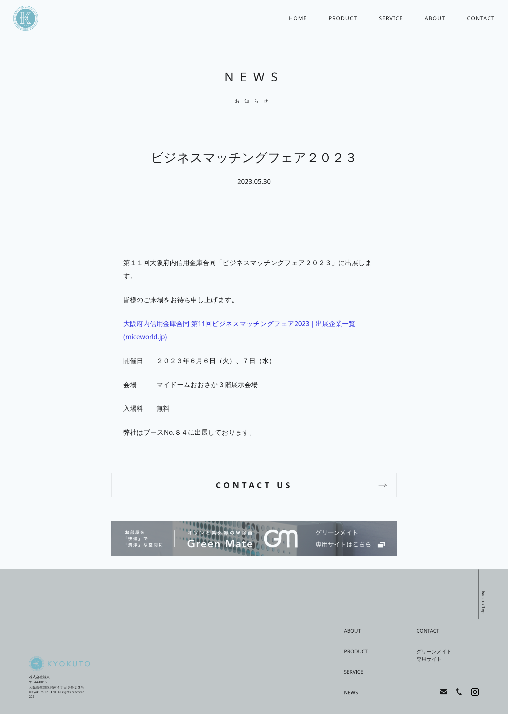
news (351, 692)
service (391, 18)
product (343, 18)
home (298, 18)
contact (481, 18)
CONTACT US (254, 485)
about (435, 18)
